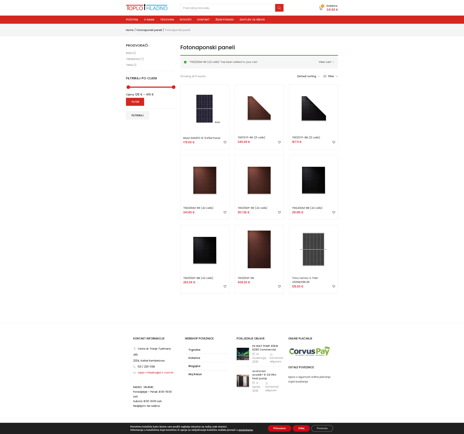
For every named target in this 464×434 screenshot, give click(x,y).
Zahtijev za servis (252, 19)
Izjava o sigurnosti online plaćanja (309, 377)
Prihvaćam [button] (279, 428)
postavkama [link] (246, 430)
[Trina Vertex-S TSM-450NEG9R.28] (313, 249)
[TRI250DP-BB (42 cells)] (205, 249)
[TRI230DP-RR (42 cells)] (259, 179)
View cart (325, 62)
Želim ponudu (225, 19)
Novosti (186, 19)
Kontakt (203, 19)
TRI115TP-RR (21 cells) (251, 137)
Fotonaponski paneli (149, 30)
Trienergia (135, 59)
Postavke (322, 428)
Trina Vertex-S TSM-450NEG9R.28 (305, 280)
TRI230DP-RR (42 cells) (253, 208)
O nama (149, 19)
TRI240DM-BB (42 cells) (307, 208)
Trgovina (167, 19)
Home (130, 30)
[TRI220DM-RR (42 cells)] (205, 179)
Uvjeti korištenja (298, 381)
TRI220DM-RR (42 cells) (198, 208)
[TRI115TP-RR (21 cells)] (259, 108)
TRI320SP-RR (246, 278)
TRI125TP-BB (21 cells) (306, 137)
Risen (131, 53)
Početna (132, 19)
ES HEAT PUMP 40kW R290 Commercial (265, 347)
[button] (328, 8)
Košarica (194, 358)
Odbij (301, 428)
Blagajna (194, 366)
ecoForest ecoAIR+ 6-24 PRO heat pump (264, 374)
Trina (131, 65)
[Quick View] (205, 133)
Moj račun (195, 374)
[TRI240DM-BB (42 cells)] (313, 179)
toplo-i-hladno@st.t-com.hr (155, 372)
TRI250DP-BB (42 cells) (198, 278)
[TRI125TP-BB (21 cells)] (313, 108)
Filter (331, 76)
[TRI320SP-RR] (259, 249)
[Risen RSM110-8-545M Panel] (205, 109)
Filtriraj (138, 115)
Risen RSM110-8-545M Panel (201, 138)
